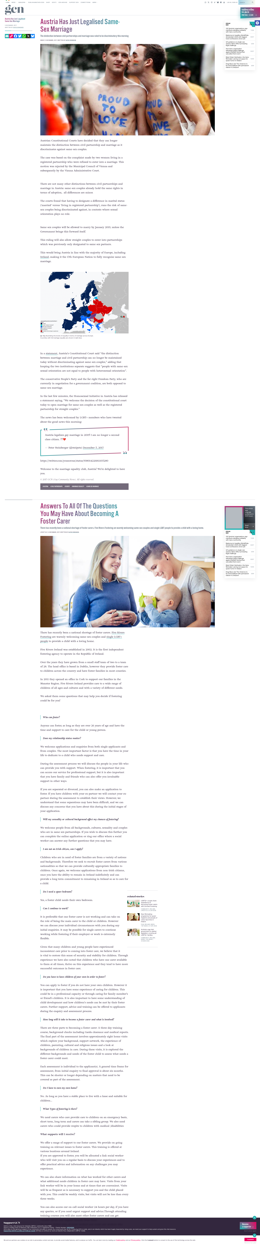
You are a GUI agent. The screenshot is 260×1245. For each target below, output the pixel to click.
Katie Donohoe (71, 40)
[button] (257, 23)
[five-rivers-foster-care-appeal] (127, 591)
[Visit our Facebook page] (221, 2)
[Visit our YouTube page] (224, 2)
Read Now (247, 536)
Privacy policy (135, 1240)
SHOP (48, 2)
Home (7, 2)
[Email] (7, 36)
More (94, 2)
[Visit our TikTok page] (215, 2)
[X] (28, 36)
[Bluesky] (32, 36)
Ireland (44, 257)
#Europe (67, 496)
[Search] (252, 2)
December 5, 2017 (93, 457)
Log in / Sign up (232, 2)
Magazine (21, 2)
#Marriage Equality (78, 496)
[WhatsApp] (24, 36)
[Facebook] (15, 36)
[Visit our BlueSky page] (218, 2)
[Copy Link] (11, 36)
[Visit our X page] (208, 2)
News (13, 2)
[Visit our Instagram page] (212, 2)
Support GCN (74, 2)
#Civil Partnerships (56, 496)
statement (51, 358)
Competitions (85, 2)
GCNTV (54, 2)
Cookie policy (120, 1240)
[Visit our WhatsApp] (205, 2)
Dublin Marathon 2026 (36, 2)
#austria (45, 496)
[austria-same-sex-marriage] (127, 89)
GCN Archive (62, 2)
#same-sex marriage (92, 496)
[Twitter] (20, 36)
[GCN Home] (14, 10)
